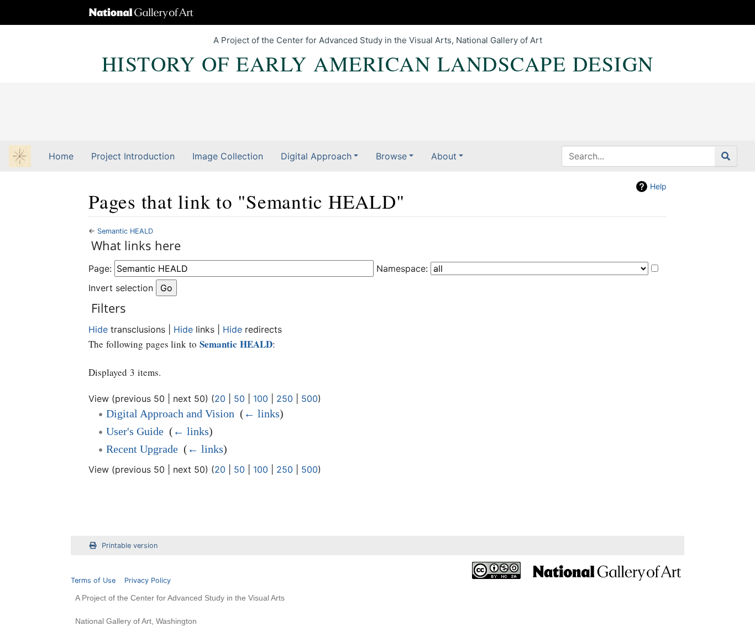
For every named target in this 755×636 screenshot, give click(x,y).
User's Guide (135, 431)
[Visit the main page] (20, 157)
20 (220, 398)
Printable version (130, 545)
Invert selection (120, 287)
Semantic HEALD (125, 231)
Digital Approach (316, 156)
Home (61, 156)
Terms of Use (93, 580)
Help (658, 186)
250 (284, 398)
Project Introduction (133, 156)
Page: (100, 268)
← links (262, 413)
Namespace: (402, 268)
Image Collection (227, 156)
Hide (98, 329)
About (444, 156)
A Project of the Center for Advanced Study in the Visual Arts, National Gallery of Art (377, 40)
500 (309, 398)
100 (260, 398)
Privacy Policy (147, 580)
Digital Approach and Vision (170, 413)
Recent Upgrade (142, 449)
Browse (391, 156)
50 (239, 398)
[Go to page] (726, 156)
